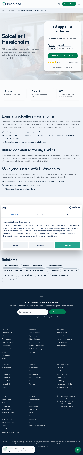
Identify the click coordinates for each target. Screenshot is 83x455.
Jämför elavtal (7, 332)
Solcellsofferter (9, 280)
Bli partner (32, 403)
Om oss (32, 396)
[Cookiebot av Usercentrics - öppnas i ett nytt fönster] (71, 208)
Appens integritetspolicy (10, 432)
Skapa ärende (6, 409)
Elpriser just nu (62, 332)
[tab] (55, 38)
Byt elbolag (33, 336)
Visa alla (4, 359)
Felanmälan (6, 406)
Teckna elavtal (7, 339)
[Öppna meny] (79, 4)
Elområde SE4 (7, 384)
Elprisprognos (62, 346)
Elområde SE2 (6, 377)
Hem (3, 10)
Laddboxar (61, 377)
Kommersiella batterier (65, 387)
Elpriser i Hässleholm (11, 265)
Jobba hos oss (34, 400)
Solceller (11, 10)
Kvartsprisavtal (7, 349)
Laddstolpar (61, 381)
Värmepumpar (62, 374)
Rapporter (33, 419)
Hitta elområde (34, 374)
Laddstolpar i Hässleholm (13, 270)
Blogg (31, 422)
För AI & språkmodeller (37, 426)
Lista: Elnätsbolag (35, 349)
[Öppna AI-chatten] (78, 450)
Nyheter (32, 416)
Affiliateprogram (35, 406)
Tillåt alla (67, 245)
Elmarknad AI (33, 368)
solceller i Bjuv (54, 270)
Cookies (4, 426)
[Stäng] (32, 448)
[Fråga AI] (54, 4)
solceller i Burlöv (9, 275)
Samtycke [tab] (14, 214)
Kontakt (4, 396)
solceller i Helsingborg (60, 275)
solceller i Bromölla (70, 270)
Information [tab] (41, 214)
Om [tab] (68, 214)
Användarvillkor (7, 419)
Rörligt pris (5, 352)
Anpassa (40, 245)
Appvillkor (5, 429)
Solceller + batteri (65, 48)
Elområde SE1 (6, 374)
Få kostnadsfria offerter (61, 55)
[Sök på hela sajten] (59, 4)
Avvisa (15, 245)
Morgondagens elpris (64, 339)
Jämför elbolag (34, 332)
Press (31, 413)
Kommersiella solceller (64, 384)
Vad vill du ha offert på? (56, 45)
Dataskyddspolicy (8, 422)
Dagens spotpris (7, 368)
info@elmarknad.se (66, 406)
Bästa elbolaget (34, 339)
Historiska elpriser (63, 342)
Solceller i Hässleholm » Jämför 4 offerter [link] (32, 10)
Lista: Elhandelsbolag (36, 346)
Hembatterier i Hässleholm (32, 265)
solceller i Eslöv (42, 275)
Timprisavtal (6, 346)
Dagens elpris (61, 336)
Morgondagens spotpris (10, 371)
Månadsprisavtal (7, 342)
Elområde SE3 (6, 381)
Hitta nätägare (34, 371)
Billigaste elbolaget (35, 342)
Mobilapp (32, 381)
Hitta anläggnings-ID (36, 377)
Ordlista (4, 403)
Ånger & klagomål (8, 413)
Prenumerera (57, 312)
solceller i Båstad (26, 275)
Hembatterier (61, 371)
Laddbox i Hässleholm (54, 265)
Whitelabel (33, 409)
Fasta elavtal (6, 355)
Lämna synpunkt (7, 416)
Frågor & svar (6, 400)
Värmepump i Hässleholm (35, 270)
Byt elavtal (5, 336)
